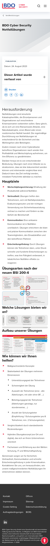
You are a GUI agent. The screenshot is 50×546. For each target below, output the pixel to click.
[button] (6, 95)
